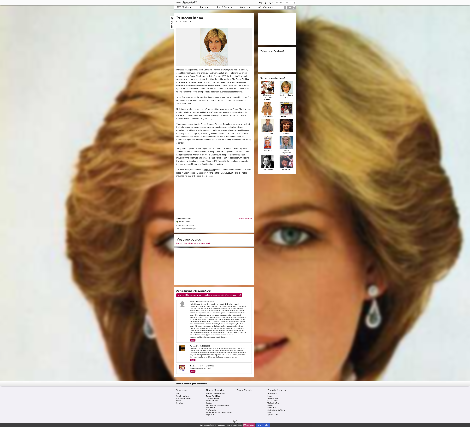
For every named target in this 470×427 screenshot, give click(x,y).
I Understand (248, 425)
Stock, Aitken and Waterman (276, 410)
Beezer (269, 396)
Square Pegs (271, 408)
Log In (271, 2)
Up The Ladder (272, 401)
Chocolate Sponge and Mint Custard (218, 405)
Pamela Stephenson (286, 151)
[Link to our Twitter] (290, 7)
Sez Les (209, 403)
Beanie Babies (268, 117)
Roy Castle (268, 150)
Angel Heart (210, 415)
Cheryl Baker (268, 133)
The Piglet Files (272, 398)
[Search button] (294, 2)
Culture (244, 7)
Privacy (178, 401)
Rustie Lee (286, 169)
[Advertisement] (87, 55)
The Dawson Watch (212, 398)
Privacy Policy (263, 425)
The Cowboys (272, 393)
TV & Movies (183, 7)
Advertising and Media (183, 398)
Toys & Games (224, 7)
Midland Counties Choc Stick (215, 393)
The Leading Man (273, 403)
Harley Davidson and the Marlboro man (219, 412)
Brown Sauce (286, 117)
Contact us (179, 403)
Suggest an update (245, 218)
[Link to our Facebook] (286, 7)
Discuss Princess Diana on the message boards (193, 243)
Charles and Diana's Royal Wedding (268, 97)
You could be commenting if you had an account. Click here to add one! (209, 295)
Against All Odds (272, 415)
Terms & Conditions (182, 396)
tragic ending (209, 170)
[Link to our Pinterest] (294, 7)
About (178, 393)
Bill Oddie (286, 133)
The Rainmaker (211, 410)
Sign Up (262, 2)
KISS (269, 412)
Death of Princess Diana (286, 96)
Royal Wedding (242, 79)
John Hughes (268, 169)
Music (203, 7)
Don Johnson (210, 408)
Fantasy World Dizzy (213, 396)
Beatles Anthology (212, 401)
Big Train (270, 405)
